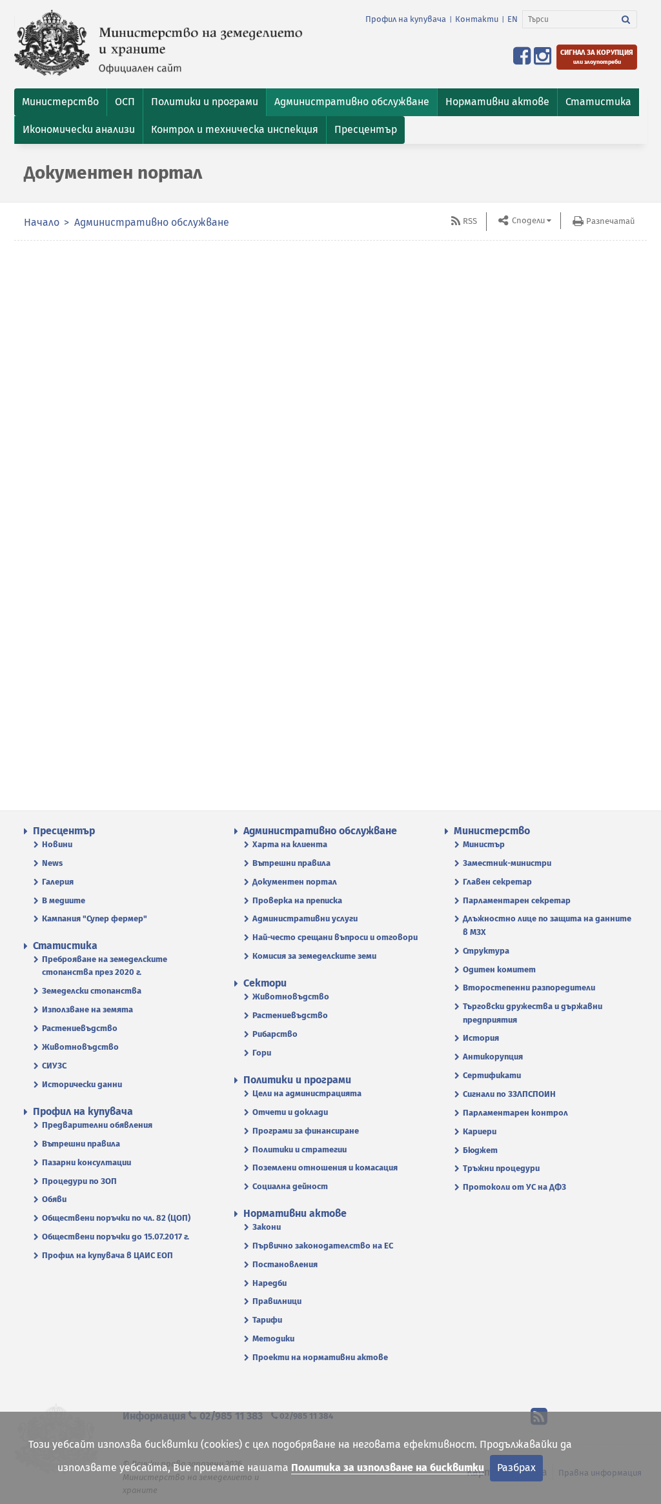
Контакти (476, 19)
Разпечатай (610, 221)
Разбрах (516, 1467)
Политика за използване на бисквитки (387, 1467)
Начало (41, 222)
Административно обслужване (151, 222)
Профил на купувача (405, 19)
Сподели (527, 220)
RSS (470, 221)
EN (512, 19)
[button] (60, 102)
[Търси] (626, 19)
